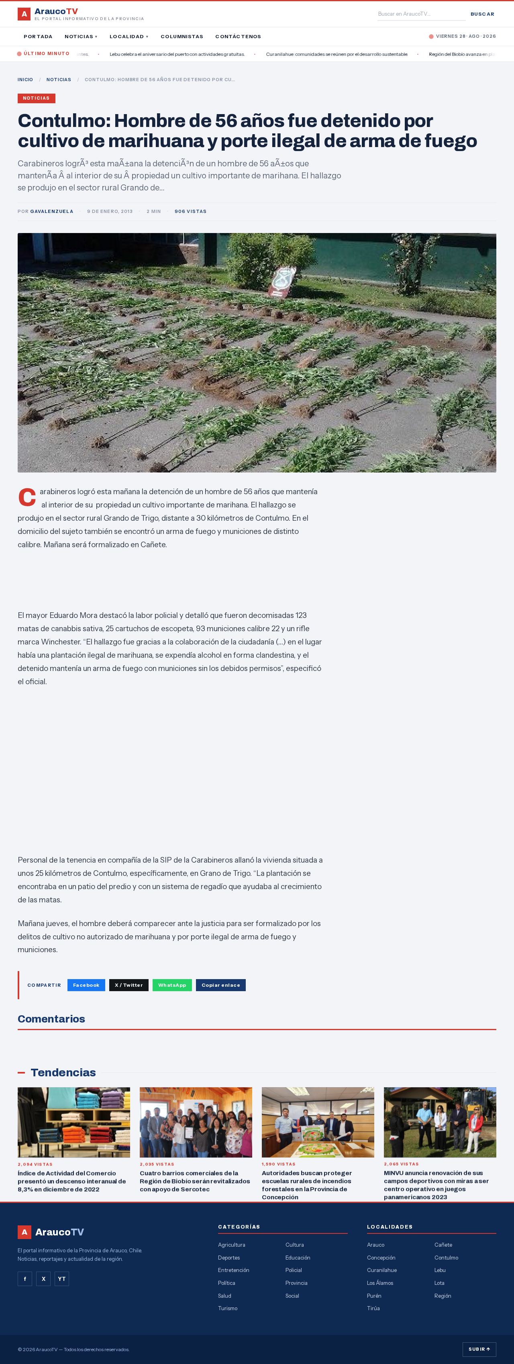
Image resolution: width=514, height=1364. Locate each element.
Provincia (297, 1283)
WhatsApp (172, 985)
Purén (374, 1295)
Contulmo (446, 1257)
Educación (298, 1257)
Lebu (440, 1270)
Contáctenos (238, 36)
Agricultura (231, 1244)
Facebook (86, 985)
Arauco (375, 1244)
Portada (38, 36)
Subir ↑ (479, 1349)
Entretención (233, 1270)
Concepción (381, 1257)
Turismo (227, 1308)
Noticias (81, 36)
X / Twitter (129, 985)
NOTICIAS (59, 79)
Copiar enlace (221, 985)
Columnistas (182, 36)
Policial (294, 1270)
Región (442, 1295)
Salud (224, 1295)
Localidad (129, 36)
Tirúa (373, 1308)
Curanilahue (382, 1270)
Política (226, 1283)
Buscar (483, 14)
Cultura (295, 1244)
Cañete (443, 1244)
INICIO (25, 79)
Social (292, 1295)
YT (62, 1279)
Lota (439, 1283)
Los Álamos (380, 1283)
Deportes (229, 1257)
